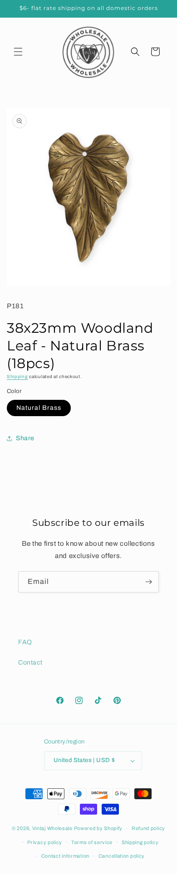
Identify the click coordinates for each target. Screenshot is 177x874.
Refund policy (148, 828)
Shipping (17, 376)
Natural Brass (38, 407)
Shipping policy (140, 842)
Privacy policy (44, 842)
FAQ (25, 642)
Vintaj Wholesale (52, 828)
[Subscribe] (148, 581)
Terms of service (92, 842)
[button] (18, 52)
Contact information (65, 856)
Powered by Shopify (98, 828)
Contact (30, 662)
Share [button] (25, 438)
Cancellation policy (121, 856)
